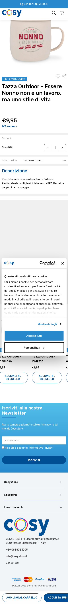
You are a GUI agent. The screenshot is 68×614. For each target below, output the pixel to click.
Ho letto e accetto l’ (29, 447)
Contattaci (12, 562)
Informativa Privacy (41, 447)
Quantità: (7, 147)
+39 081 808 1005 (17, 549)
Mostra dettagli (47, 324)
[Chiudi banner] (62, 263)
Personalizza (32, 347)
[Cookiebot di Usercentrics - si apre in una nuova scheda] (41, 263)
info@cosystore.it (16, 556)
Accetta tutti (34, 335)
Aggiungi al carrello (17, 377)
